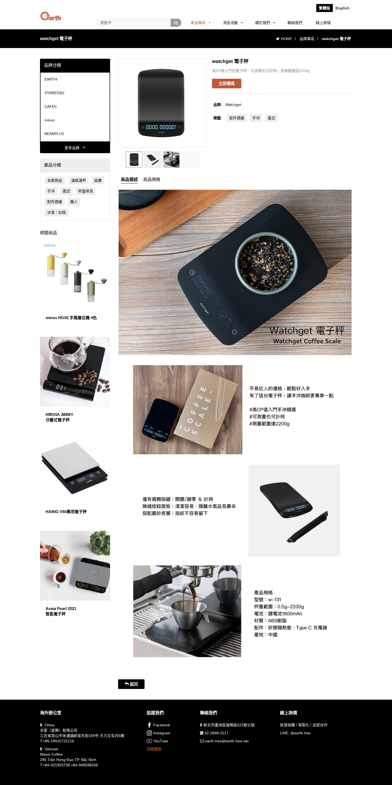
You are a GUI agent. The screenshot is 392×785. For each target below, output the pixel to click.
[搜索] (176, 23)
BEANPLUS (54, 134)
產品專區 (198, 23)
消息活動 (230, 23)
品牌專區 (306, 39)
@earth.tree (300, 733)
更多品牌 (72, 148)
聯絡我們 (294, 23)
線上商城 (323, 23)
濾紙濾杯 (78, 180)
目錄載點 (154, 749)
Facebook (161, 725)
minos (50, 120)
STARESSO (54, 93)
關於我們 (262, 23)
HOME (286, 39)
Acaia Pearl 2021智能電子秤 (61, 611)
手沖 (51, 191)
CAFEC (51, 106)
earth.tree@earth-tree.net (227, 741)
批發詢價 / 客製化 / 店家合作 (303, 725)
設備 (98, 180)
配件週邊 (54, 202)
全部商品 (54, 180)
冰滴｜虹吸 (56, 212)
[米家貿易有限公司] (50, 9)
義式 (66, 191)
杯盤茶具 (85, 191)
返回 (133, 684)
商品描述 (129, 179)
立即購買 (227, 83)
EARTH (51, 79)
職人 (74, 202)
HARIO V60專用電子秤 (66, 511)
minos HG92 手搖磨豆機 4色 (71, 317)
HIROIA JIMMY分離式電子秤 (59, 417)
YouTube (160, 741)
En (342, 8)
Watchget (233, 104)
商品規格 (151, 179)
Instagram (161, 733)
